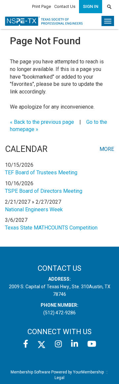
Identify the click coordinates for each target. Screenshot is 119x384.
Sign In (90, 6)
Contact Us (64, 6)
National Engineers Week (34, 209)
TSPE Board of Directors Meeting (43, 191)
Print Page (41, 6)
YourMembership (88, 372)
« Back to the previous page (42, 122)
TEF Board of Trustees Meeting (41, 172)
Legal (59, 377)
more (106, 149)
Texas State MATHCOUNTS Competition (51, 228)
